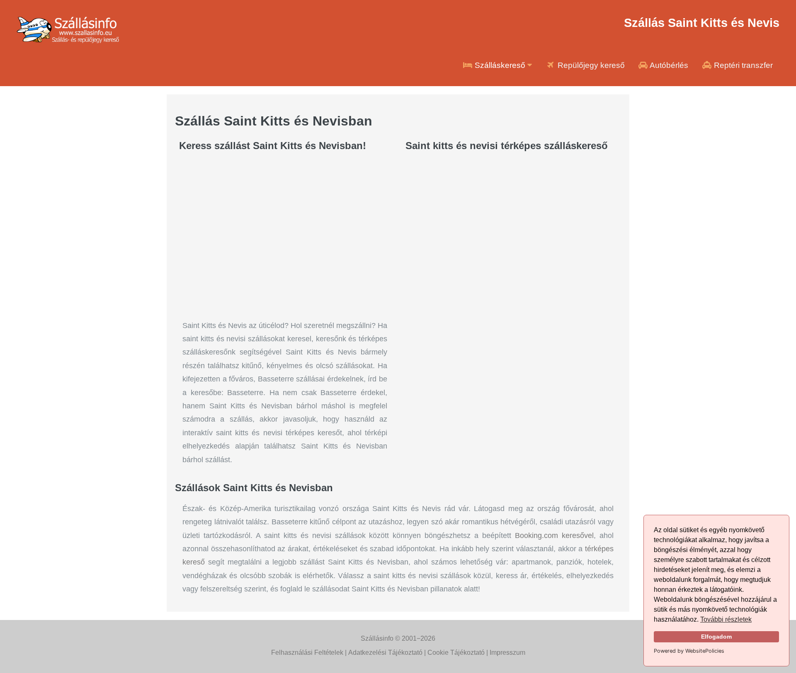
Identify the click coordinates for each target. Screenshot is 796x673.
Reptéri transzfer (742, 65)
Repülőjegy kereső (590, 65)
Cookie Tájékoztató (456, 652)
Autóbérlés (668, 65)
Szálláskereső (500, 65)
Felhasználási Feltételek (307, 652)
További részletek (726, 619)
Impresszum (507, 652)
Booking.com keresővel (554, 535)
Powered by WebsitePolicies (689, 651)
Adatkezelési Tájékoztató (385, 652)
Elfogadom (716, 636)
